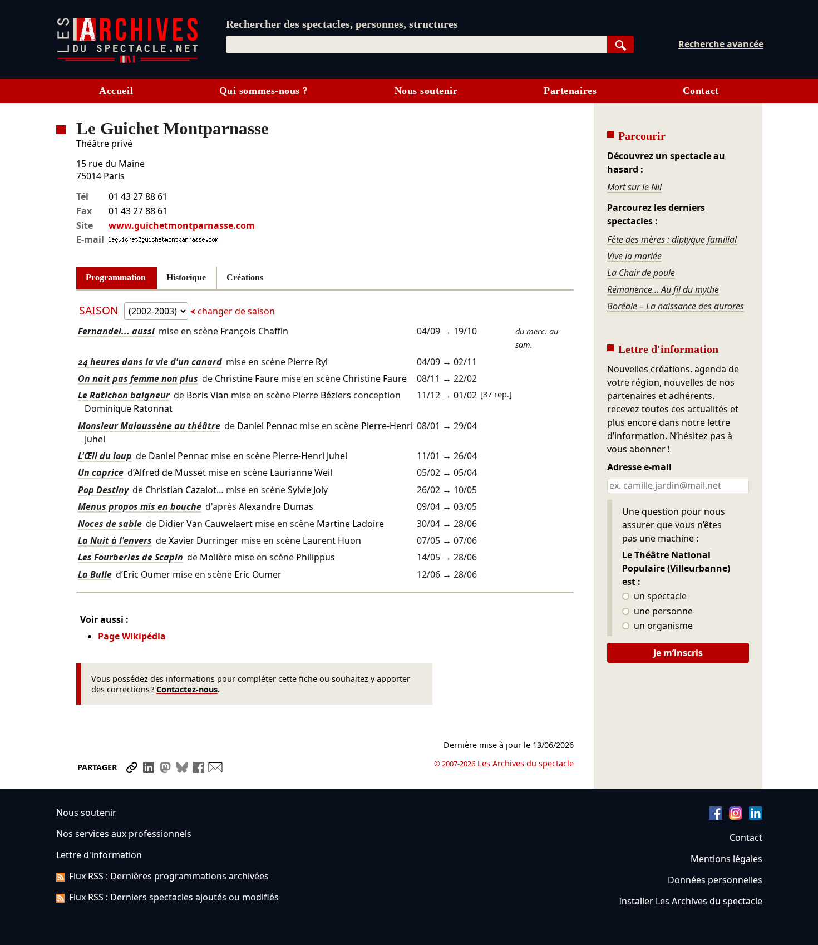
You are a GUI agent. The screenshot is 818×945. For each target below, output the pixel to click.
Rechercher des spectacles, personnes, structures (342, 24)
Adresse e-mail (639, 467)
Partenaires (570, 90)
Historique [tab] (186, 277)
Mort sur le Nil (634, 187)
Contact (701, 90)
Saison (100, 310)
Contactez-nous (187, 689)
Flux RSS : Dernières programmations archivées (169, 876)
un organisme (662, 626)
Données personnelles (715, 880)
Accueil (116, 90)
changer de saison (235, 311)
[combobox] (416, 44)
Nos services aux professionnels (123, 834)
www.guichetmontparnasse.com (182, 225)
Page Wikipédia (132, 636)
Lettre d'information (99, 855)
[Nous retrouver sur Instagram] (735, 816)
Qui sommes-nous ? (263, 90)
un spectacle (659, 597)
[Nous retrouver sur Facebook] (715, 816)
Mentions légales (726, 859)
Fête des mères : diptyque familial (672, 239)
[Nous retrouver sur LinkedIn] (755, 816)
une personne (662, 612)
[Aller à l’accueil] (127, 60)
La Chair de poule (641, 273)
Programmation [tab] (116, 277)
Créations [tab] (244, 277)
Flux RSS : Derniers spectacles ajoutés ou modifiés (174, 897)
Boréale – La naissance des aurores (675, 306)
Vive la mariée (634, 256)
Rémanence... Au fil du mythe (663, 289)
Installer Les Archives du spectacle (690, 901)
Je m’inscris (678, 653)
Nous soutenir (426, 90)
